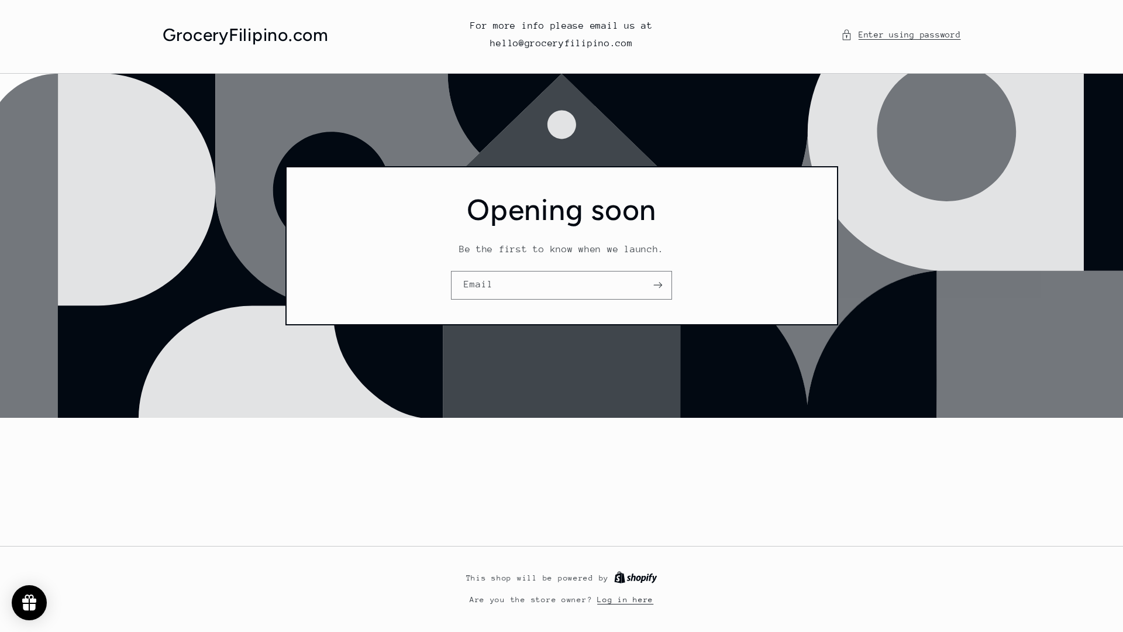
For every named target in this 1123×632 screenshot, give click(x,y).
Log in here (625, 599)
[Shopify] (635, 577)
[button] (900, 35)
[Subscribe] (658, 285)
